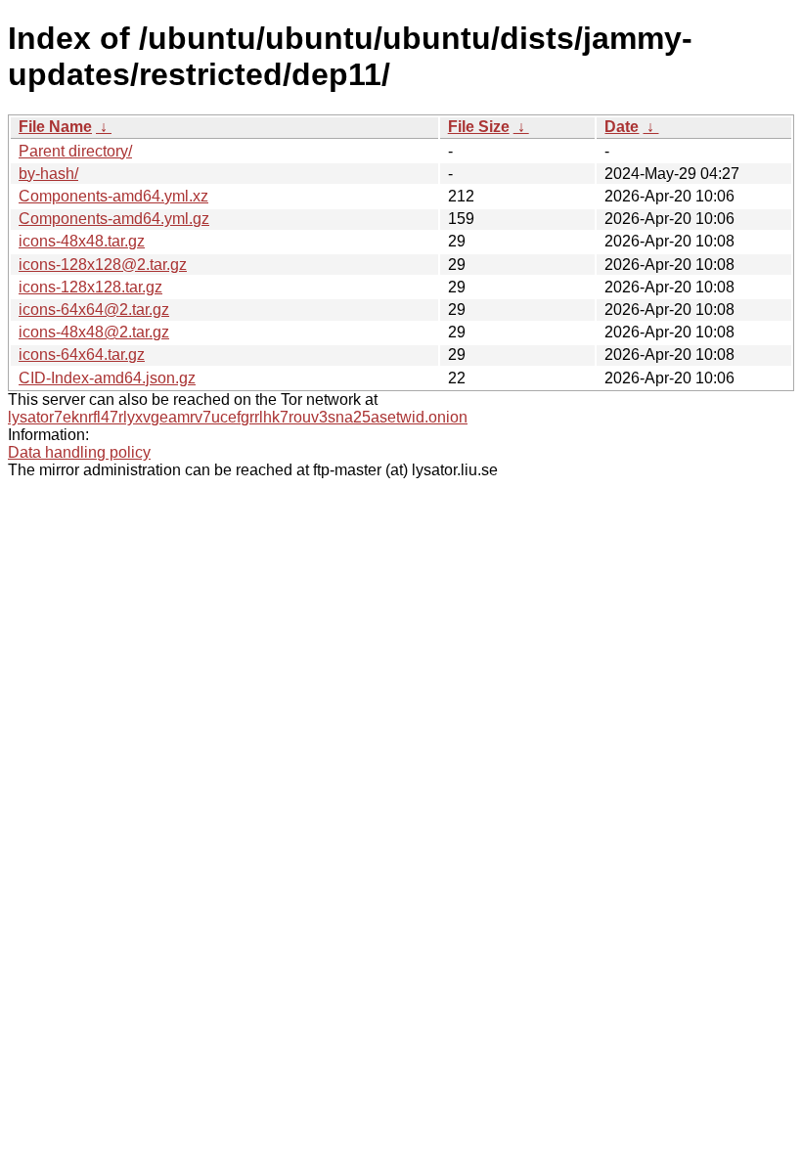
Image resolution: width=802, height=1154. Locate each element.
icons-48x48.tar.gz (82, 241)
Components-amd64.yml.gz (114, 218)
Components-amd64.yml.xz (113, 196)
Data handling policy (79, 452)
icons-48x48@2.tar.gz (94, 332)
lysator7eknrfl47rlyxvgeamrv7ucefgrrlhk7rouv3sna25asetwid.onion (238, 417)
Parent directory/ (75, 151)
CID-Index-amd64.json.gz (107, 378)
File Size (479, 126)
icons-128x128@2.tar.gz (103, 264)
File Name (55, 126)
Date (621, 126)
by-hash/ (48, 173)
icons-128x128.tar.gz (90, 287)
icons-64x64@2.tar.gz (94, 309)
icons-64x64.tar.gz (82, 354)
